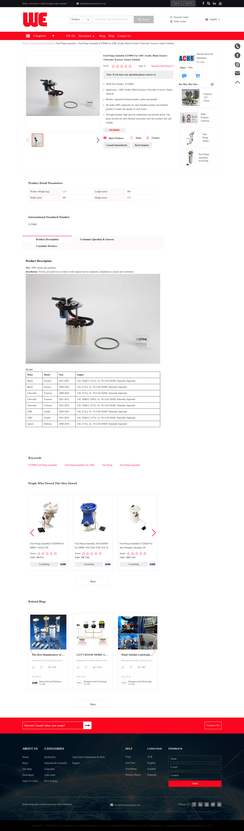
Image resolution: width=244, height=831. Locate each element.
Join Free (188, 3)
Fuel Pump (107, 465)
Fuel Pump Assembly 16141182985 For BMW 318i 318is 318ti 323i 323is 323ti (93, 546)
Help (111, 36)
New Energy (51, 781)
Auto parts (35, 43)
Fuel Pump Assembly (66, 43)
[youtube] (219, 804)
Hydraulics (50, 757)
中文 (150, 756)
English (213, 19)
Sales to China (30, 781)
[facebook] (194, 804)
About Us (30, 748)
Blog (102, 36)
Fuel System (48, 43)
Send (195, 783)
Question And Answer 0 (162, 66)
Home (25, 43)
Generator (49, 769)
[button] (153, 532)
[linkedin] (200, 804)
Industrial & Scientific (55, 763)
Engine (76, 763)
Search (145, 19)
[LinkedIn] (214, 3)
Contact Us (124, 36)
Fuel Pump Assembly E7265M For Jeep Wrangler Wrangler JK (136, 545)
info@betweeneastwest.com (93, 3)
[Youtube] (220, 3)
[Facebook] (203, 3)
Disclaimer (131, 768)
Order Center (180, 21)
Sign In (177, 3)
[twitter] (213, 804)
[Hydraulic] (206, 804)
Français (151, 774)
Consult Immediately (116, 145)
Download (85, 36)
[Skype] (208, 3)
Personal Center (181, 17)
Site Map (27, 769)
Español (151, 768)
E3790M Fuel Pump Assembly (42, 465)
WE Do (70, 36)
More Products (116, 138)
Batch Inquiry (142, 145)
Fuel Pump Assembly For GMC (79, 465)
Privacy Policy (133, 774)
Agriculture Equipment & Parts (88, 757)
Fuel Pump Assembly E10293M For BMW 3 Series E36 (47, 545)
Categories (54, 748)
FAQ (128, 756)
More (93, 581)
